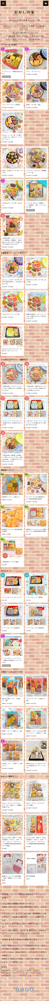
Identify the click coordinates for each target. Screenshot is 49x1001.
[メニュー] (3, 3)
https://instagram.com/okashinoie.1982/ (27, 989)
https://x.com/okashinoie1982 (22, 989)
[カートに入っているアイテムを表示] (45, 3)
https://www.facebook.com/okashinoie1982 (17, 989)
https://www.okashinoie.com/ (31, 989)
